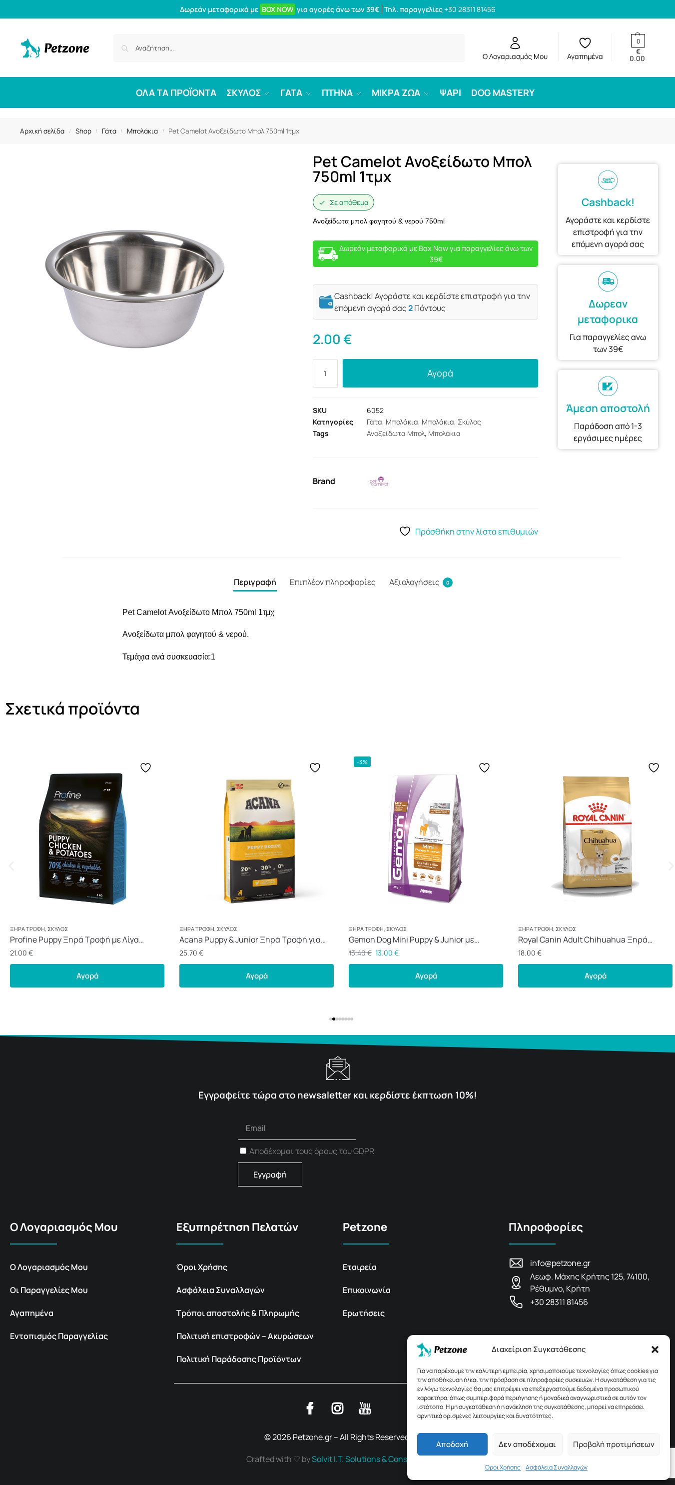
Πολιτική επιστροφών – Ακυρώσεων (245, 1336)
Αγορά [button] (87, 975)
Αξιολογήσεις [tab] (419, 582)
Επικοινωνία (367, 1290)
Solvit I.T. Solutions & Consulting (370, 1459)
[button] (655, 1349)
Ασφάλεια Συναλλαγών (557, 1467)
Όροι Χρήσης (503, 1467)
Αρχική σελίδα (42, 131)
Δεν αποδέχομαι (527, 1444)
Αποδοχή (452, 1444)
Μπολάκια (142, 131)
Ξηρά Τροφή (27, 928)
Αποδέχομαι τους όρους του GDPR (311, 1151)
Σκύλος (469, 421)
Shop (83, 131)
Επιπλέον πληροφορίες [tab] (333, 582)
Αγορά (440, 373)
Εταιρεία (360, 1267)
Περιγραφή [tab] (255, 582)
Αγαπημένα (585, 56)
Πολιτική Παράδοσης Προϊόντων (238, 1359)
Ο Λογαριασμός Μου (515, 56)
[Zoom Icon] (156, 289)
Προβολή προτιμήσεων (614, 1444)
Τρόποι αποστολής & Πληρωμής (237, 1313)
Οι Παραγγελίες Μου (49, 1290)
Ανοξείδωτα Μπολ (396, 433)
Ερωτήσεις (364, 1313)
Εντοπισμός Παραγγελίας (59, 1336)
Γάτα (109, 131)
